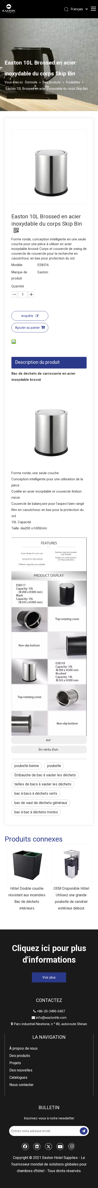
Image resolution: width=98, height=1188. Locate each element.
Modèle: (17, 265)
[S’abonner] (84, 1131)
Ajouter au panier (27, 327)
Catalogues (18, 1077)
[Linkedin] (37, 1146)
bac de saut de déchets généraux (40, 803)
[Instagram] (71, 1146)
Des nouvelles (20, 1070)
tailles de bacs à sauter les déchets (42, 784)
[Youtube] (60, 1146)
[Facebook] (25, 1146)
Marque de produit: (19, 275)
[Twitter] (48, 1146)
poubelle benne (26, 766)
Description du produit (37, 362)
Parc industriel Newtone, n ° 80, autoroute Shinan (49, 1024)
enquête (27, 316)
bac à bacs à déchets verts (35, 793)
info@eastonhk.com (51, 1018)
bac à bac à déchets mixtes (36, 812)
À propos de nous (23, 1048)
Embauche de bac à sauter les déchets (45, 775)
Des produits (19, 1056)
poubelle (54, 766)
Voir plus (49, 977)
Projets (15, 1063)
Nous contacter (21, 1085)
